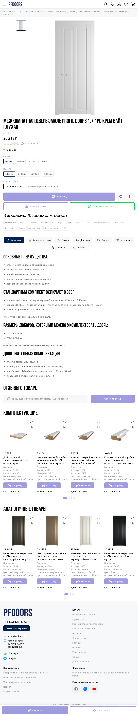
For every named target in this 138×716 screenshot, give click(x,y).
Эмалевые (119, 222)
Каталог (17, 11)
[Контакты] (112, 4)
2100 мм (22, 173)
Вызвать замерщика (16, 628)
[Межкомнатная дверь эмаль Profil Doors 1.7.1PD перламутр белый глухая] (86, 531)
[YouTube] (94, 689)
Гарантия (61, 247)
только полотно (13, 186)
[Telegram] (76, 689)
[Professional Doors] (15, 4)
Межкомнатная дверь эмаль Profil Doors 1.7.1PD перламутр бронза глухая (17, 556)
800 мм (32, 161)
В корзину (17, 485)
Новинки (76, 647)
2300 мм (48, 173)
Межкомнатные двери (35, 11)
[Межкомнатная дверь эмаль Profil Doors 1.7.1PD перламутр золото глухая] (52, 531)
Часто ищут (57, 222)
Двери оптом (79, 637)
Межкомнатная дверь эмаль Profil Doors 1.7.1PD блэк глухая (118, 556)
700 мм (20, 161)
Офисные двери (74, 222)
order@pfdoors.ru (17, 635)
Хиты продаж (79, 652)
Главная (7, 11)
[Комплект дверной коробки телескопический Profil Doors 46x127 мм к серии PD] (119, 435)
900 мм (43, 161)
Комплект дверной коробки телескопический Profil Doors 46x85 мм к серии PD (51, 460)
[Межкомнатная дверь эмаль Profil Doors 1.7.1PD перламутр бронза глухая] (18, 531)
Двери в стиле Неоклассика (98, 222)
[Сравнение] (131, 197)
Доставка (85, 240)
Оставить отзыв (112, 398)
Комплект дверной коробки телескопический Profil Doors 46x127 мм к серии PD (119, 460)
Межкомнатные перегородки (87, 623)
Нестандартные (52, 228)
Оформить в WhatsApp (104, 206)
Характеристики (42, 240)
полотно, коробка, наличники (42, 186)
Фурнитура (78, 619)
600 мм (8, 161)
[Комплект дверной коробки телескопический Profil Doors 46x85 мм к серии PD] (52, 435)
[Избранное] (121, 197)
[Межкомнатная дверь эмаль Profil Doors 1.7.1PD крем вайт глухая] (75, 68)
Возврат (82, 247)
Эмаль (72, 11)
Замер (65, 240)
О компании (78, 667)
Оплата (106, 240)
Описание (16, 240)
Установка (126, 240)
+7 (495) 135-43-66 (15, 622)
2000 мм (9, 173)
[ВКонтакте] (85, 689)
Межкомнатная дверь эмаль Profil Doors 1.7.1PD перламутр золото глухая (51, 556)
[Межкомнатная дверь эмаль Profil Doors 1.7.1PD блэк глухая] (119, 531)
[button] (65, 498)
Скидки (33, 222)
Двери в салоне (80, 661)
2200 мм (35, 173)
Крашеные (10, 228)
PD (65, 228)
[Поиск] (105, 4)
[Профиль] (119, 4)
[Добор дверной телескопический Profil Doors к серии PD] (18, 435)
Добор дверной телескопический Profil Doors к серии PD (15, 460)
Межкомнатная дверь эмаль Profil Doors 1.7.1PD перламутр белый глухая (85, 556)
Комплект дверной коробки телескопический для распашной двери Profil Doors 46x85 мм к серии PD (85, 460)
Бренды (44, 222)
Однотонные (35, 228)
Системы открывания (83, 628)
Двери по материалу (57, 11)
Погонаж (76, 633)
